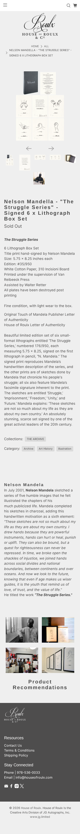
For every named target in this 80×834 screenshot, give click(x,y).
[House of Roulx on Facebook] (11, 787)
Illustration (64, 448)
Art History (46, 448)
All (46, 46)
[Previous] (29, 148)
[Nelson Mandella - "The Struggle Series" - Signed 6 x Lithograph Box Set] (40, 106)
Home (35, 46)
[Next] (51, 148)
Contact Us (13, 745)
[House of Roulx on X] (22, 787)
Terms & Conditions (19, 750)
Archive (28, 448)
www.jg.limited (40, 816)
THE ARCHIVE (35, 439)
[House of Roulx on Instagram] (17, 787)
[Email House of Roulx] (6, 787)
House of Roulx (31, 808)
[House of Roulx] (40, 26)
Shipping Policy (16, 755)
